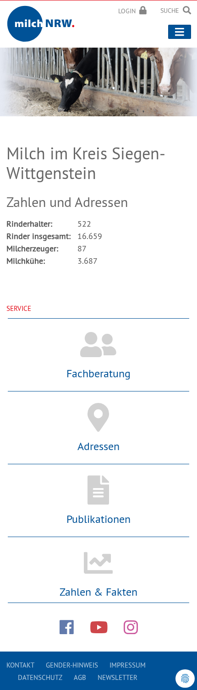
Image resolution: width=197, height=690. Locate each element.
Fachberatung (98, 373)
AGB (80, 677)
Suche (169, 10)
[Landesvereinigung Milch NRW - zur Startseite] (44, 22)
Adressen (98, 446)
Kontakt (20, 665)
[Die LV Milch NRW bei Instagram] (131, 627)
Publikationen (98, 519)
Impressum (127, 665)
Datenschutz (40, 677)
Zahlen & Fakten (98, 591)
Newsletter (117, 677)
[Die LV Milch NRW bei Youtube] (99, 627)
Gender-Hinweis (72, 665)
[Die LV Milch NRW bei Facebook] (67, 627)
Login (127, 11)
